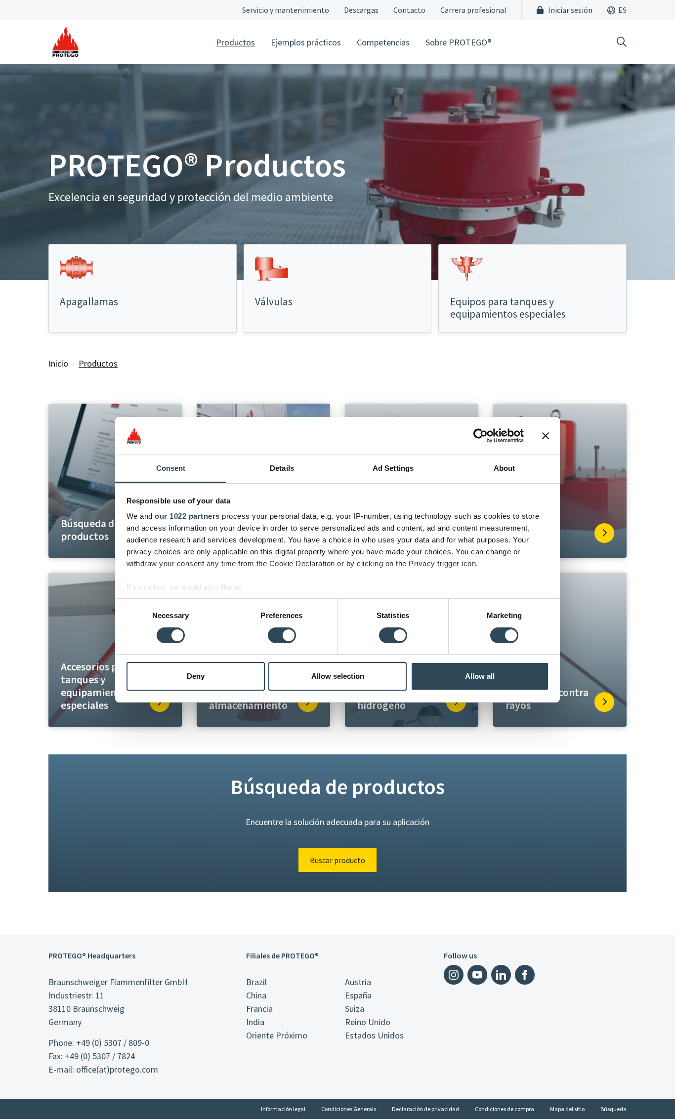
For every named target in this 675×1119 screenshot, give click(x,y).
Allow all (480, 676)
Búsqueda (613, 1109)
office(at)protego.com (117, 1069)
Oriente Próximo (276, 1035)
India (255, 1022)
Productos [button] (235, 42)
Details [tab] (282, 468)
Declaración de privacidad (425, 1109)
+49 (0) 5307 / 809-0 (112, 1042)
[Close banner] (545, 435)
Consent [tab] (171, 468)
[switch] (282, 635)
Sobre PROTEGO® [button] (458, 42)
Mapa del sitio (567, 1109)
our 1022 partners (187, 516)
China (256, 995)
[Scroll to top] (647, 1091)
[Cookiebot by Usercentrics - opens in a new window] (480, 435)
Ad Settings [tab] (393, 468)
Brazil (256, 982)
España (358, 995)
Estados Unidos (374, 1035)
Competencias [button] (383, 42)
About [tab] (504, 468)
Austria (358, 982)
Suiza (354, 1008)
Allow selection (337, 676)
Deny (196, 676)
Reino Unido (367, 1022)
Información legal (283, 1109)
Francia (259, 1008)
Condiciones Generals (348, 1109)
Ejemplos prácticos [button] (306, 42)
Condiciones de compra (504, 1109)
